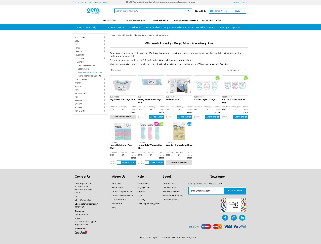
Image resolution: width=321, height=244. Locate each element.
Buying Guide (143, 187)
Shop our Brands (135, 21)
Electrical (121, 27)
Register (236, 2)
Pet (189, 27)
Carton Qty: (123, 107)
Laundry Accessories (86, 65)
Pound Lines (109, 21)
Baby (94, 27)
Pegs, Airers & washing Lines (90, 72)
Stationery (222, 27)
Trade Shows (118, 187)
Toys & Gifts (236, 27)
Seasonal (199, 27)
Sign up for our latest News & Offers (205, 183)
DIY (102, 27)
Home (110, 27)
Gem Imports (116, 53)
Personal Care (178, 27)
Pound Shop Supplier (122, 191)
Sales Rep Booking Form (148, 203)
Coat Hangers (83, 69)
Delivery (97, 2)
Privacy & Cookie (171, 199)
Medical (156, 27)
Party (166, 27)
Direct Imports (119, 199)
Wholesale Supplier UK (122, 195)
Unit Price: (113, 107)
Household (133, 27)
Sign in (244, 2)
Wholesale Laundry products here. (175, 60)
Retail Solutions (211, 21)
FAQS (105, 2)
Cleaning (80, 58)
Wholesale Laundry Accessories (164, 53)
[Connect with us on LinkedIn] (242, 218)
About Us (88, 2)
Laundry (80, 62)
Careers (141, 191)
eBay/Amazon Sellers (186, 21)
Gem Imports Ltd (168, 64)
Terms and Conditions (173, 195)
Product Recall (170, 183)
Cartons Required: (141, 117)
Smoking (210, 27)
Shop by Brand (83, 79)
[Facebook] (225, 218)
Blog (114, 207)
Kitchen (145, 27)
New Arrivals (160, 21)
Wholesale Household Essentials (213, 64)
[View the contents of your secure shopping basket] (212, 11)
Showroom (117, 203)
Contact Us (78, 2)
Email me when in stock (123, 117)
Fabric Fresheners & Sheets (89, 76)
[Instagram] (234, 218)
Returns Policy (169, 187)
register (128, 64)
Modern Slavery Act (172, 191)
